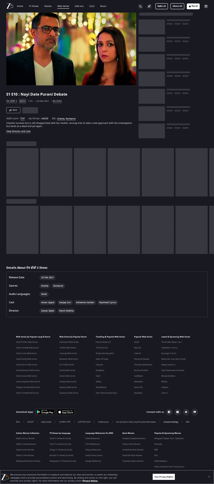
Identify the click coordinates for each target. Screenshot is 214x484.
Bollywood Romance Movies (28, 461)
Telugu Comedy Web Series (28, 387)
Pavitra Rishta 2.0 (103, 342)
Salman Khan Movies (131, 444)
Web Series (63, 6)
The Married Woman (143, 364)
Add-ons (79, 6)
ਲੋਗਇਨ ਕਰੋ (162, 6)
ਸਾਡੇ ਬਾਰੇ (30, 422)
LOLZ (91, 6)
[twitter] (186, 412)
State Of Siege (102, 359)
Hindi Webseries (92, 438)
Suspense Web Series (68, 393)
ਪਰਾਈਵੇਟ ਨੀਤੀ (64, 422)
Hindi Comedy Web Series (27, 347)
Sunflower (138, 376)
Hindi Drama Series (94, 455)
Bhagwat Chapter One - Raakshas (169, 438)
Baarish (137, 347)
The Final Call (101, 347)
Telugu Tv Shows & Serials (61, 449)
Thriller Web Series (67, 347)
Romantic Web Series (68, 359)
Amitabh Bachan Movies (133, 449)
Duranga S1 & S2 (168, 353)
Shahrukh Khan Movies (132, 455)
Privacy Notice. (90, 480)
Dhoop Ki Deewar (141, 359)
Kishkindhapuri (160, 461)
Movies (48, 6)
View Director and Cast (18, 131)
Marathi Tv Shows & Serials (61, 455)
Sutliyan (164, 387)
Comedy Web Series (68, 353)
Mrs (156, 455)
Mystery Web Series (68, 387)
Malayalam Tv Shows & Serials (63, 461)
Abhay (98, 381)
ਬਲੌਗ (187, 422)
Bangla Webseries (93, 461)
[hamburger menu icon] (205, 6)
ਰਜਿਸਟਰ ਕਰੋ (177, 6)
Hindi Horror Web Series (26, 364)
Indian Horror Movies (25, 438)
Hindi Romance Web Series (28, 370)
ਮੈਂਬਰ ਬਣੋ (195, 6)
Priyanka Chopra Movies (133, 461)
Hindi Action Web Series (26, 376)
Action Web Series (67, 376)
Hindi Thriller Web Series (27, 342)
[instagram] (177, 412)
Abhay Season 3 (168, 364)
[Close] (209, 476)
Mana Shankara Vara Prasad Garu (169, 466)
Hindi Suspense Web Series (28, 381)
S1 (8, 94)
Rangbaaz (100, 370)
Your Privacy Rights (163, 476)
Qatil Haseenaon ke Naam (172, 370)
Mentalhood (101, 387)
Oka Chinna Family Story (106, 393)
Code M (137, 353)
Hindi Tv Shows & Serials (60, 438)
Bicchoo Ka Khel (141, 370)
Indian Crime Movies (25, 455)
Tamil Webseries (92, 444)
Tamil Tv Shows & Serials (60, 444)
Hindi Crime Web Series (26, 353)
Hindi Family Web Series (26, 359)
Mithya (164, 381)
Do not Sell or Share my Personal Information (136, 422)
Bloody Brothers (168, 376)
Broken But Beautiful (105, 353)
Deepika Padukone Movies (133, 438)
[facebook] (169, 412)
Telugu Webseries (93, 449)
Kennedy (158, 444)
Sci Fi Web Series (66, 364)
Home (20, 6)
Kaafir (136, 342)
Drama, (61, 118)
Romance (71, 118)
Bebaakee (138, 381)
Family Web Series (67, 370)
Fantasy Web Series (68, 381)
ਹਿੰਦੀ (22, 118)
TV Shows (34, 6)
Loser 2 (164, 393)
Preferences (103, 422)
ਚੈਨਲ (18, 422)
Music (103, 6)
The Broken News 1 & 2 (171, 342)
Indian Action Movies (25, 449)
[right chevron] (210, 172)
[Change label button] (149, 6)
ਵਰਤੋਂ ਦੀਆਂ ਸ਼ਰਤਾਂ (84, 422)
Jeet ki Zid (138, 387)
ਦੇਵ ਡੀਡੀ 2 (11, 101)
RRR (156, 449)
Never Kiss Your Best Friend (173, 359)
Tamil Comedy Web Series (27, 393)
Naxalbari (138, 393)
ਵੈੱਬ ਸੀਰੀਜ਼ (57, 101)
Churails (99, 364)
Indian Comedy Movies (26, 444)
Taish (98, 376)
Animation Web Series (69, 342)
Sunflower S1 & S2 (169, 347)
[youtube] (194, 412)
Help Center (46, 422)
